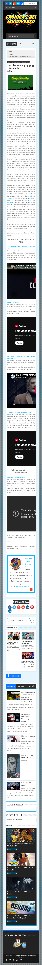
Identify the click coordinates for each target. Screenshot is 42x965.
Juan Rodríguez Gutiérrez (28, 561)
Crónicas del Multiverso (22, 587)
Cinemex (10, 202)
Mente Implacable (19, 477)
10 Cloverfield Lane (13, 246)
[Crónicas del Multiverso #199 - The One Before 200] (21, 855)
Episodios (9, 825)
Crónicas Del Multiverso (24, 955)
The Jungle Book (12, 412)
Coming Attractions (16, 62)
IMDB (32, 196)
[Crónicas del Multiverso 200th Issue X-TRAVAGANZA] (21, 831)
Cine (9, 62)
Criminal (10, 477)
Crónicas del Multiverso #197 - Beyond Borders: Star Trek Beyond (20, 917)
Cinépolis (28, 200)
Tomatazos (10, 198)
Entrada (24, 62)
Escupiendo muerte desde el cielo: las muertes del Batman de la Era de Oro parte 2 (28, 697)
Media (11, 54)
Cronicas (21, 18)
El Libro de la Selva (25, 412)
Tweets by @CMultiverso (14, 820)
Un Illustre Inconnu (15, 356)
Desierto (10, 302)
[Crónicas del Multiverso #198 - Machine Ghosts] (21, 879)
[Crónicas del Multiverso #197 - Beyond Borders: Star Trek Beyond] (21, 903)
